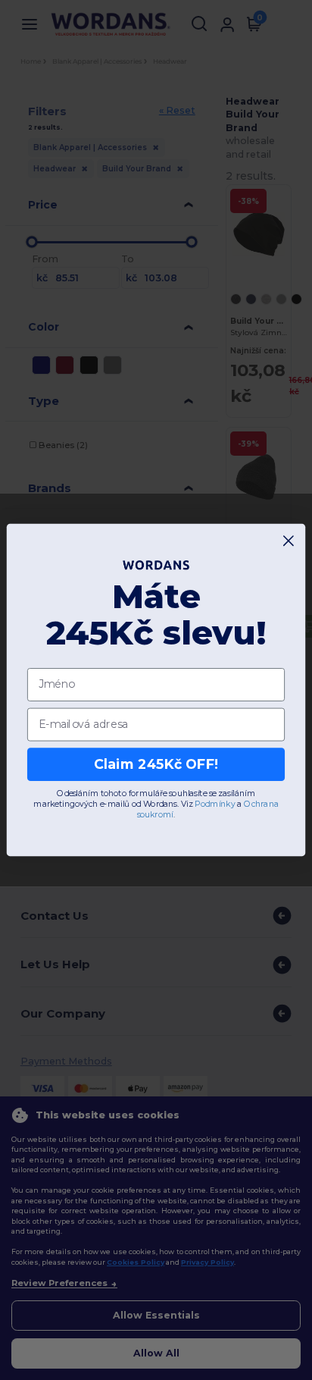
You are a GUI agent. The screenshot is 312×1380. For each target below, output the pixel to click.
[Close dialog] (289, 541)
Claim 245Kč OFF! (156, 764)
